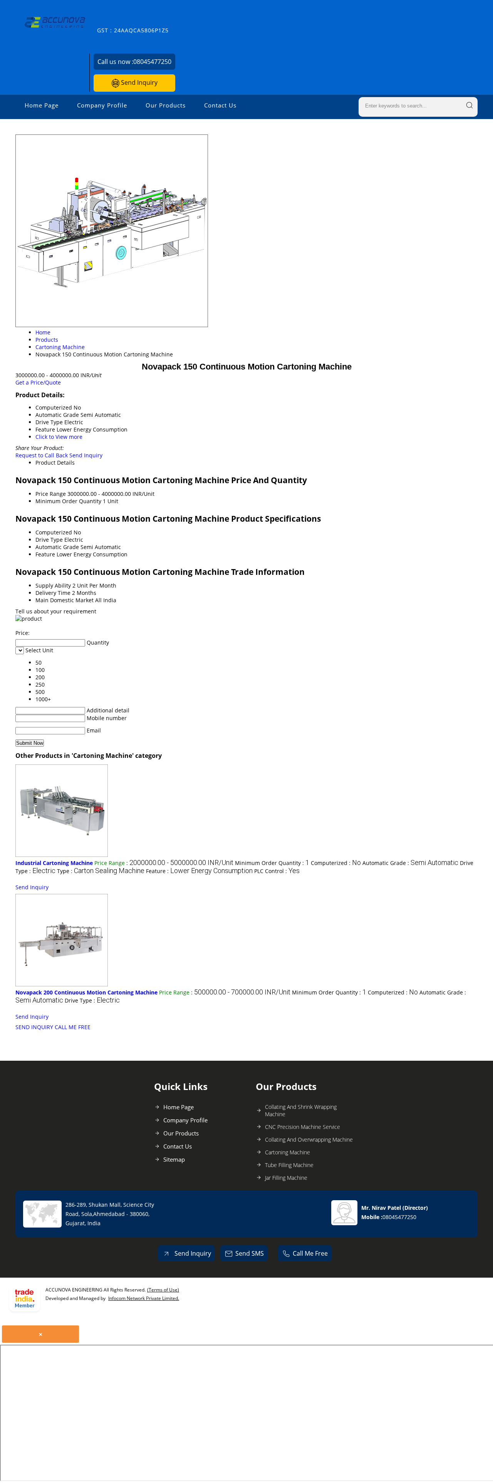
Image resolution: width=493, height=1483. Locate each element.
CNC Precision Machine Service (302, 1126)
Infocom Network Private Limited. (143, 1298)
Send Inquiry (138, 82)
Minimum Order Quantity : (272, 863)
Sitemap (174, 1159)
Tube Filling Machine (289, 1165)
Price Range (50, 493)
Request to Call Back (41, 455)
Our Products (166, 105)
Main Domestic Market (64, 600)
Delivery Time (52, 592)
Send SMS (249, 1253)
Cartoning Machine (287, 1152)
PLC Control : (277, 871)
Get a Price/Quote (38, 382)
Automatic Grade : (410, 863)
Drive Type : (92, 1000)
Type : (100, 871)
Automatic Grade (57, 547)
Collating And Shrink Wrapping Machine (301, 1110)
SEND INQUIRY (34, 1027)
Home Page (42, 105)
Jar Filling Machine (286, 1177)
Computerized (53, 532)
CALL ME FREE (73, 1027)
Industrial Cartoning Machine (54, 863)
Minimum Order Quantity (68, 501)
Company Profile (102, 105)
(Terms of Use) (163, 1289)
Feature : (199, 871)
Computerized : (336, 863)
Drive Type (49, 539)
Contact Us (220, 105)
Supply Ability (53, 585)
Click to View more (58, 436)
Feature (45, 554)
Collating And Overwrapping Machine (309, 1139)
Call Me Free (310, 1253)
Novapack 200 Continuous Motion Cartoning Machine (86, 992)
